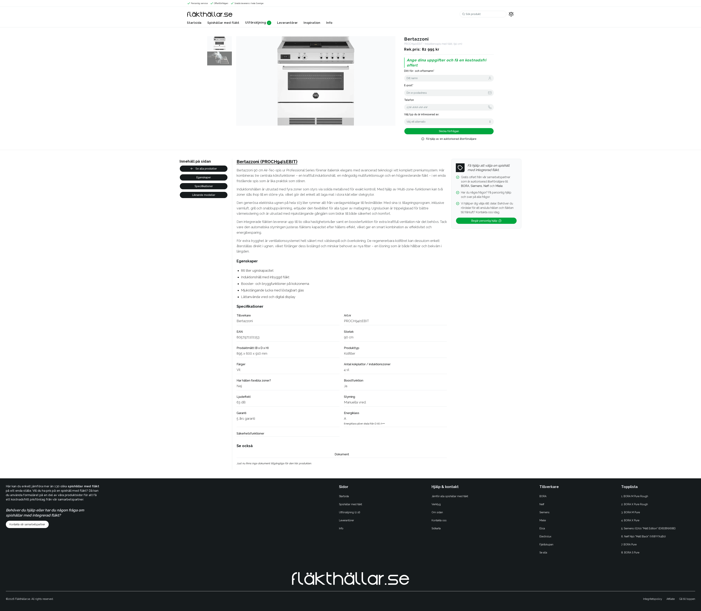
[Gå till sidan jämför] (511, 14)
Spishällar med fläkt (223, 22)
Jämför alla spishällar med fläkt (450, 496)
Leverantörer (287, 22)
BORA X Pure (631, 520)
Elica (542, 528)
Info (329, 22)
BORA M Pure (632, 512)
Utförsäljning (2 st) (349, 512)
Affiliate (670, 598)
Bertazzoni (245, 321)
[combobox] (449, 121)
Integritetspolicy (652, 598)
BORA (542, 496)
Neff (541, 504)
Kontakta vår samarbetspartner (27, 524)
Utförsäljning (255, 22)
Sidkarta (436, 528)
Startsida (194, 22)
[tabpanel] (342, 463)
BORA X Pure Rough (636, 504)
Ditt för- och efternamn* (419, 70)
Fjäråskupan (546, 544)
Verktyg (436, 504)
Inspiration (312, 22)
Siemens (544, 512)
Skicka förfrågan (449, 131)
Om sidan (437, 512)
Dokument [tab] (342, 454)
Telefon (409, 99)
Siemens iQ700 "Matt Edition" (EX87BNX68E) (650, 528)
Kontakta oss (439, 520)
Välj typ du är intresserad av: (421, 114)
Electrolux (545, 536)
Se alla (543, 552)
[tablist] (342, 454)
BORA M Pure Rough (636, 496)
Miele (542, 520)
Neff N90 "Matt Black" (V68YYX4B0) (645, 536)
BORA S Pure (631, 552)
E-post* (408, 85)
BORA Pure (630, 544)
